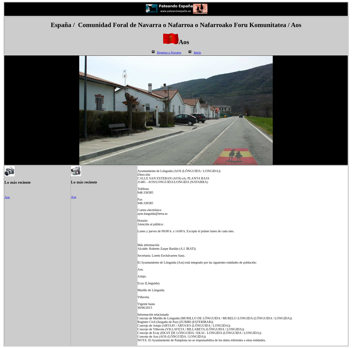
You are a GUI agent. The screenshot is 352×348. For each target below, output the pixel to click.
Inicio (197, 52)
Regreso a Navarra (169, 52)
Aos (7, 197)
